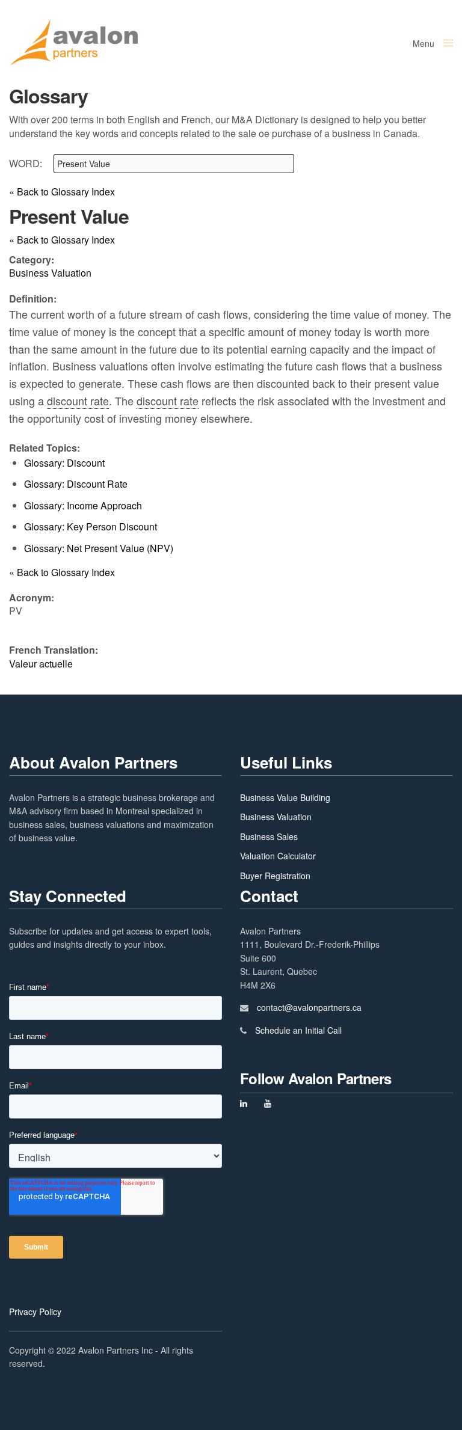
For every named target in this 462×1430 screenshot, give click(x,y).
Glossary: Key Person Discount (90, 526)
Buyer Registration (275, 876)
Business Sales (269, 836)
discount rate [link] (78, 400)
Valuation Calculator (278, 856)
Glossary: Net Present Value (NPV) (98, 548)
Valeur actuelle (41, 664)
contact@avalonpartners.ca (309, 1007)
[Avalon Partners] (74, 42)
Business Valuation (276, 817)
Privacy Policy (35, 1312)
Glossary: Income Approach (83, 505)
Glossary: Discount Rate (76, 484)
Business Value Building (285, 797)
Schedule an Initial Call (298, 1030)
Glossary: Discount (64, 463)
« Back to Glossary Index (62, 191)
